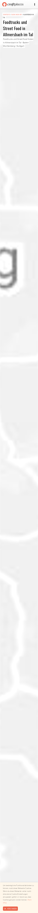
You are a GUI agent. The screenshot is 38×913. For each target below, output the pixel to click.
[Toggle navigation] (34, 4)
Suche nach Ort (16, 14)
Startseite (6, 14)
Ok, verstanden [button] (10, 908)
